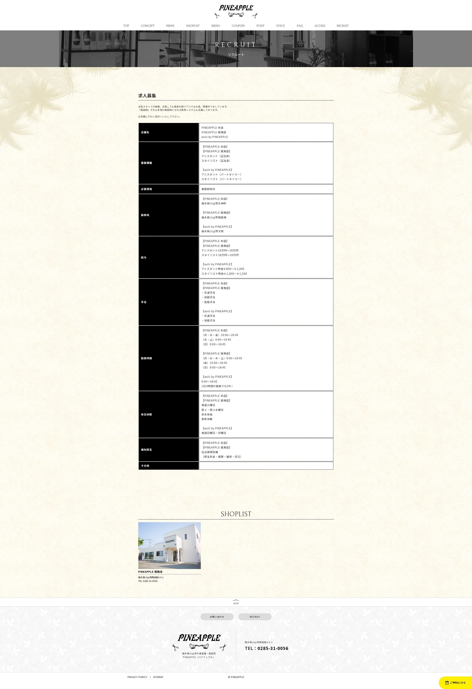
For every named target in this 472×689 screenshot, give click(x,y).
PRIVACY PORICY (138, 677)
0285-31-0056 (273, 648)
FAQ (300, 25)
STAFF (260, 25)
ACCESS (320, 25)
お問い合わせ (217, 616)
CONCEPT (148, 25)
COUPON (238, 25)
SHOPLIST (193, 25)
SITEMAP (158, 677)
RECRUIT (343, 25)
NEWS (170, 25)
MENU (215, 25)
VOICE (280, 25)
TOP (126, 25)
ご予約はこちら (458, 682)
